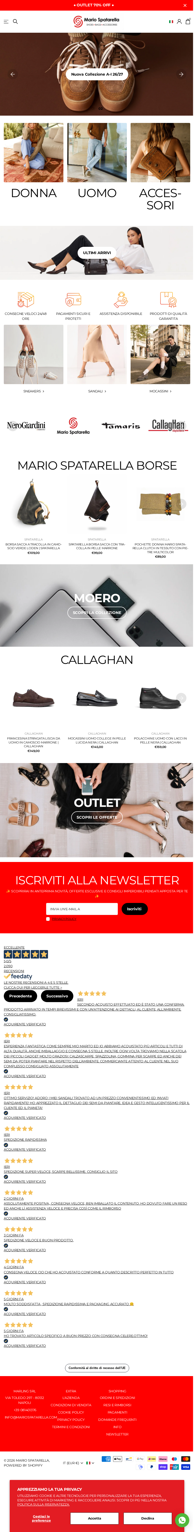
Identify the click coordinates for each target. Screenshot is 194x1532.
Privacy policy (64, 919)
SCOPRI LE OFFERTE (97, 817)
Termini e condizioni (71, 1427)
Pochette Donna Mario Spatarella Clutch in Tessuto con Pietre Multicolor (160, 548)
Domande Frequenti (117, 1420)
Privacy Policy (70, 1420)
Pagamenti (117, 1412)
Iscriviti (134, 909)
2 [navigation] (101, 108)
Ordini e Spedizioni (117, 1398)
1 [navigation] (94, 108)
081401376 (28, 1410)
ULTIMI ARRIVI (97, 253)
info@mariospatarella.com (30, 1417)
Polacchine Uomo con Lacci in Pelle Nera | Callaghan (160, 740)
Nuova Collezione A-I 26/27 (97, 74)
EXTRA (71, 1391)
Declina (147, 1518)
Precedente (20, 996)
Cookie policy (71, 1412)
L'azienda (70, 1398)
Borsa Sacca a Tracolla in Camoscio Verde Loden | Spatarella (33, 546)
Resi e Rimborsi (117, 1405)
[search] (15, 21)
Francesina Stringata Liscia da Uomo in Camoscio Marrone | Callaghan (33, 742)
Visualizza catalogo (6, 21)
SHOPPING (117, 1391)
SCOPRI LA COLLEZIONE (97, 612)
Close (185, 5)
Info (117, 1427)
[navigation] (13, 74)
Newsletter (117, 1434)
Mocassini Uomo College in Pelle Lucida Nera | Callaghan (97, 740)
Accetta (94, 1518)
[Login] (179, 21)
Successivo (57, 996)
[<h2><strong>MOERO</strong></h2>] (97, 605)
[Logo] (26, 426)
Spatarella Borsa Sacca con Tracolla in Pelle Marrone (97, 546)
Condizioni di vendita (71, 1405)
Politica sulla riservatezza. (43, 1504)
